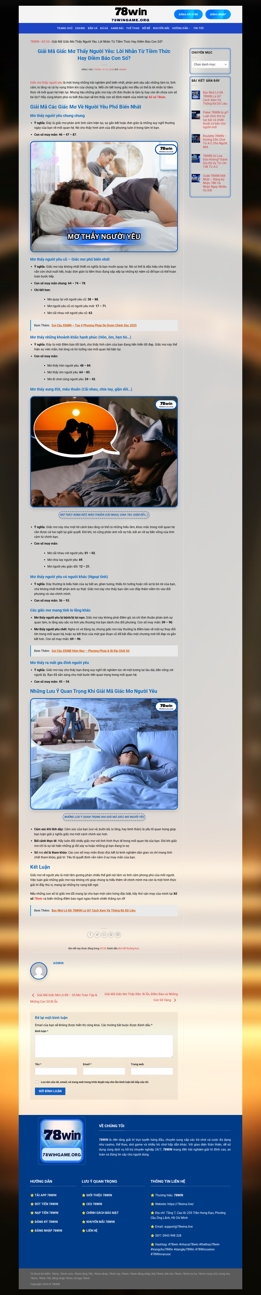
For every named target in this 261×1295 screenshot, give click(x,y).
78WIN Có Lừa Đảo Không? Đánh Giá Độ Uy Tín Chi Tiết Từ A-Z (215, 161)
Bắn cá (93, 28)
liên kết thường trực (128, 948)
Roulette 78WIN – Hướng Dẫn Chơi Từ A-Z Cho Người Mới (215, 141)
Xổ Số (146, 28)
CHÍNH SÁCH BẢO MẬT (102, 1213)
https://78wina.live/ (180, 1204)
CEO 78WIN (94, 1204)
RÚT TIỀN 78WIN (46, 1204)
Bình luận (41, 1031)
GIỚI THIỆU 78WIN (99, 1195)
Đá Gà (104, 28)
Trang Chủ (64, 28)
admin (122, 69)
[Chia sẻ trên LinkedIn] (118, 935)
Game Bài (117, 28)
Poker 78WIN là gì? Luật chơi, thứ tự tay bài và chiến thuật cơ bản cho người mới (215, 120)
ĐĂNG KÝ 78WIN (46, 1222)
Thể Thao (132, 28)
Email (87, 1064)
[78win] (130, 14)
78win (38, 898)
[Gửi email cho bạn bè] (104, 935)
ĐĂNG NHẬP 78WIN (48, 1230)
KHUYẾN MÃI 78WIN (100, 1222)
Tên (38, 1064)
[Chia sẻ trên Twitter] (97, 935)
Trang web (137, 1064)
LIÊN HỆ (91, 1230)
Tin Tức (198, 28)
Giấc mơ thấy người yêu (46, 82)
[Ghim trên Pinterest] (111, 935)
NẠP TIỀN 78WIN (46, 1213)
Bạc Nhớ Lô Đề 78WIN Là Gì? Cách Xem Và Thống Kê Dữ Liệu (215, 98)
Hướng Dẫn (180, 28)
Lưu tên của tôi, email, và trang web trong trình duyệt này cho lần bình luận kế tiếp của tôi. (95, 1082)
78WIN (34, 41)
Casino (80, 28)
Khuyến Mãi (161, 28)
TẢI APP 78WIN (45, 1195)
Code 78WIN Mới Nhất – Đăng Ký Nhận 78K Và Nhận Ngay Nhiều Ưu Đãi (215, 183)
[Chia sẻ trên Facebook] (90, 935)
